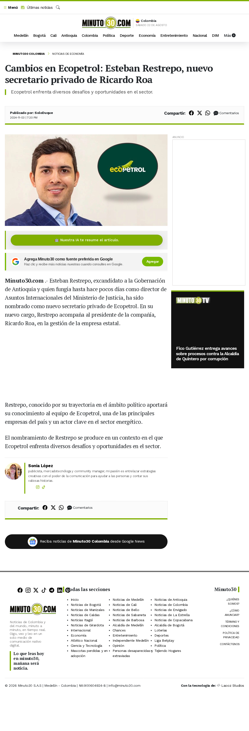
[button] (10, 7)
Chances (119, 630)
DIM (215, 35)
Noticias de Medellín (128, 599)
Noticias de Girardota (87, 625)
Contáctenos (230, 644)
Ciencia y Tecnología (86, 646)
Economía (147, 35)
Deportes (161, 635)
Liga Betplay (164, 640)
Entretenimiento (174, 35)
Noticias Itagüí (82, 620)
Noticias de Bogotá (86, 605)
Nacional (200, 35)
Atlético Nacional (84, 640)
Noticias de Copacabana (173, 620)
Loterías (160, 630)
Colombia (90, 35)
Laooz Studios (232, 685)
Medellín (21, 35)
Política (109, 35)
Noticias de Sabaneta (129, 615)
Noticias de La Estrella (172, 615)
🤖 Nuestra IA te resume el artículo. (86, 240)
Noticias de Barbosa (128, 620)
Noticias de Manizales (88, 610)
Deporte (127, 35)
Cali (53, 35)
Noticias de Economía (68, 54)
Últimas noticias (39, 7)
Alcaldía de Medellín (128, 625)
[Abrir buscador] (58, 7)
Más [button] (228, 35)
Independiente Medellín (131, 640)
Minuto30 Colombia (29, 54)
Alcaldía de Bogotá (169, 625)
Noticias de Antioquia (170, 599)
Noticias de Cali (125, 605)
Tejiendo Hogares (167, 651)
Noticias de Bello (126, 610)
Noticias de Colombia (171, 605)
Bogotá (39, 35)
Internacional (81, 630)
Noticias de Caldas (85, 615)
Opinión (118, 646)
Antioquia (69, 35)
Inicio (75, 599)
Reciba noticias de (92, 541)
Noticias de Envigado (170, 610)
